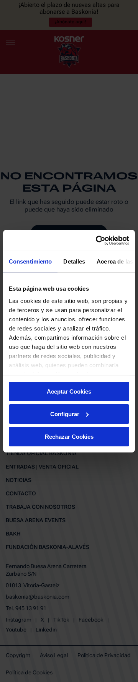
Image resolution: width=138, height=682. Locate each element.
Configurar (64, 414)
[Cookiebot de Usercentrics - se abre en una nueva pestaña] (97, 240)
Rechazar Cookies (69, 436)
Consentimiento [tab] (30, 261)
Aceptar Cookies (69, 391)
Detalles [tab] (74, 261)
